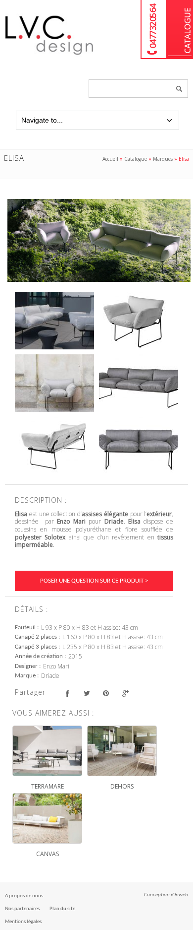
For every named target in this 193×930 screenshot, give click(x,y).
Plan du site (62, 909)
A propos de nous (24, 896)
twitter (86, 693)
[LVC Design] (49, 56)
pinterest (105, 693)
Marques (163, 158)
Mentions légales (23, 922)
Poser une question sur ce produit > (94, 581)
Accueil (110, 158)
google (125, 693)
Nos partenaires (22, 909)
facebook (67, 693)
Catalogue (180, 29)
